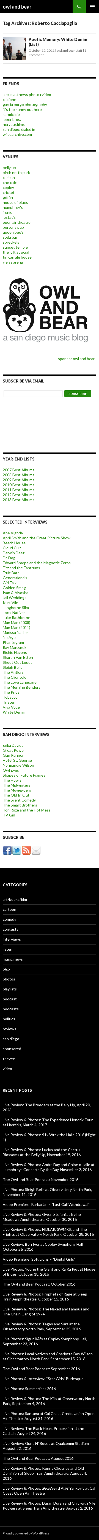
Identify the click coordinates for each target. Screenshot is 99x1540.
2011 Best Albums (18, 489)
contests (10, 929)
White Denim (14, 712)
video (7, 1068)
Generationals (15, 577)
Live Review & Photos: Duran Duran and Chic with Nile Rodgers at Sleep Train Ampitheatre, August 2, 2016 (49, 1505)
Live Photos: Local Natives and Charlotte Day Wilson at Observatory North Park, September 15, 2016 (48, 1356)
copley (8, 187)
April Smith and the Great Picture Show (36, 537)
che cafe (10, 182)
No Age (9, 637)
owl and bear (17, 7)
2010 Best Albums (18, 484)
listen (7, 949)
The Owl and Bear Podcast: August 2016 (38, 1458)
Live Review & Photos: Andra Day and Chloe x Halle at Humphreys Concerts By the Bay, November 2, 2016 (49, 1167)
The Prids (11, 692)
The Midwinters (16, 785)
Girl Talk (9, 582)
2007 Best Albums (18, 469)
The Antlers (13, 672)
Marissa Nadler (15, 632)
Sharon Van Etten (18, 657)
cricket (9, 192)
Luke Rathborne (16, 617)
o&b (6, 969)
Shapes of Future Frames (24, 775)
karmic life (11, 114)
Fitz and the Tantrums (21, 567)
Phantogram (13, 642)
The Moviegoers (17, 790)
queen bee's (13, 232)
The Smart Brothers (20, 805)
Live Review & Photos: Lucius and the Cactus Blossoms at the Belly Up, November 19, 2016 (42, 1152)
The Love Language (20, 682)
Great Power (14, 750)
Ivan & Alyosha (15, 592)
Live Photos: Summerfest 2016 (29, 1388)
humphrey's (13, 207)
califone (9, 99)
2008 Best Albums (18, 474)
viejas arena (13, 262)
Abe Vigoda (13, 532)
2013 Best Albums (18, 499)
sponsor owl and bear (77, 358)
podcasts (11, 1008)
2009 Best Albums (18, 479)
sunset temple (15, 247)
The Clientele (14, 677)
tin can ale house (17, 257)
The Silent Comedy (19, 800)
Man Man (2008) (16, 622)
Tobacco (10, 697)
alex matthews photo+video (27, 94)
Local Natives (14, 612)
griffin (8, 197)
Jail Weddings (14, 597)
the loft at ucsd (16, 252)
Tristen (9, 702)
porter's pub (13, 227)
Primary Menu (92, 6)
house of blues (15, 202)
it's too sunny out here (22, 109)
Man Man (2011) (16, 627)
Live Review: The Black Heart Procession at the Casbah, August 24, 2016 (43, 1431)
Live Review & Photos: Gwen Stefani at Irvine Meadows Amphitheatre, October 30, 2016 (42, 1217)
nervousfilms (14, 124)
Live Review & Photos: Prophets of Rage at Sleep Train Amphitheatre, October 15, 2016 (45, 1296)
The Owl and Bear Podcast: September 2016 (41, 1368)
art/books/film (15, 899)
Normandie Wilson (18, 765)
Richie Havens (15, 652)
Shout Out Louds (17, 662)
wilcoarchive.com (17, 134)
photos (9, 979)
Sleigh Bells (12, 667)
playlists (10, 989)
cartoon (9, 909)
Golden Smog (14, 587)
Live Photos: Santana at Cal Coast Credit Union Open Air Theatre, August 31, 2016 (49, 1416)
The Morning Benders (21, 687)
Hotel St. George (17, 760)
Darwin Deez (13, 552)
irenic (7, 212)
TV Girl (9, 815)
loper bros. (12, 119)
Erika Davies (13, 745)
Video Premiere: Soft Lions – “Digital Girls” (39, 1259)
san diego (11, 1038)
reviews (9, 1028)
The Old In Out (16, 795)
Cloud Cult (12, 547)
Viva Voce (11, 707)
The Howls (12, 780)
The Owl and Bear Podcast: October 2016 (39, 1284)
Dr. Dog (9, 557)
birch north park (16, 172)
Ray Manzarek (14, 647)
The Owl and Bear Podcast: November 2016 (40, 1179)
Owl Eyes (11, 770)
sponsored (12, 1048)
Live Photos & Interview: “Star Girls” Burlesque (43, 1378)
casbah (9, 177)
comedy (9, 919)
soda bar (10, 237)
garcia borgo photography (25, 104)
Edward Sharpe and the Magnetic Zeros (37, 562)
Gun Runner (13, 755)
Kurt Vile (10, 602)
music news (13, 959)
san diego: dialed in (19, 129)
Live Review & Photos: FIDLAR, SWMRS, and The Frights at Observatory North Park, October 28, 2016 (48, 1232)
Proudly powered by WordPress (26, 1533)
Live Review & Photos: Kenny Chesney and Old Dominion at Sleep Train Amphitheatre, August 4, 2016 (45, 1473)
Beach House (14, 542)
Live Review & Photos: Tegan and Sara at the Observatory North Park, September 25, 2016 (42, 1326)
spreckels (11, 242)
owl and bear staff (69, 50)
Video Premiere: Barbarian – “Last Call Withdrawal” (46, 1204)
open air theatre (17, 222)
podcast (10, 999)
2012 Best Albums (18, 494)
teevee (9, 1058)
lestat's (9, 217)
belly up (9, 167)
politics (9, 1018)
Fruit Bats (11, 572)
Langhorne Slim (16, 607)
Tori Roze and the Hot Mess (27, 810)
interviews (12, 939)
